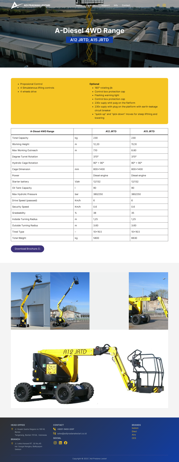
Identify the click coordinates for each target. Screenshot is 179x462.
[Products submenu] (96, 5)
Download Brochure (26, 248)
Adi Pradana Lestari (37, 5)
